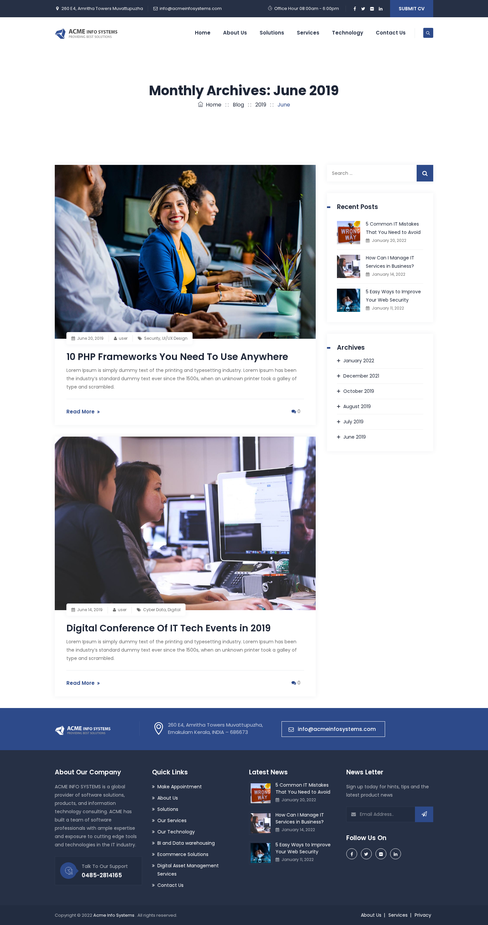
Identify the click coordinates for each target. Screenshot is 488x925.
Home (202, 32)
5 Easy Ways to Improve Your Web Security (393, 295)
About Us (235, 32)
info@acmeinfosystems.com (191, 8)
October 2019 (358, 391)
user (123, 338)
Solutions (272, 32)
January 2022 (358, 360)
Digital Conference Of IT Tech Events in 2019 (168, 628)
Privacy (423, 915)
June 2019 (354, 437)
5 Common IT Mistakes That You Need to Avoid (393, 228)
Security (152, 338)
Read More (80, 411)
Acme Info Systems (114, 915)
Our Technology (176, 831)
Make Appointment (179, 786)
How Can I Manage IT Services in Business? (390, 261)
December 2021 (361, 376)
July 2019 (353, 421)
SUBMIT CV (412, 8)
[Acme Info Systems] (86, 32)
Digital (174, 609)
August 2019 (357, 406)
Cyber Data (154, 609)
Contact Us (391, 32)
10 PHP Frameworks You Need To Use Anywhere (177, 356)
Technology (347, 32)
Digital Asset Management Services (188, 869)
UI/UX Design (175, 338)
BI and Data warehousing (186, 843)
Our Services (172, 820)
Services (308, 32)
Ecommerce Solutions (182, 854)
